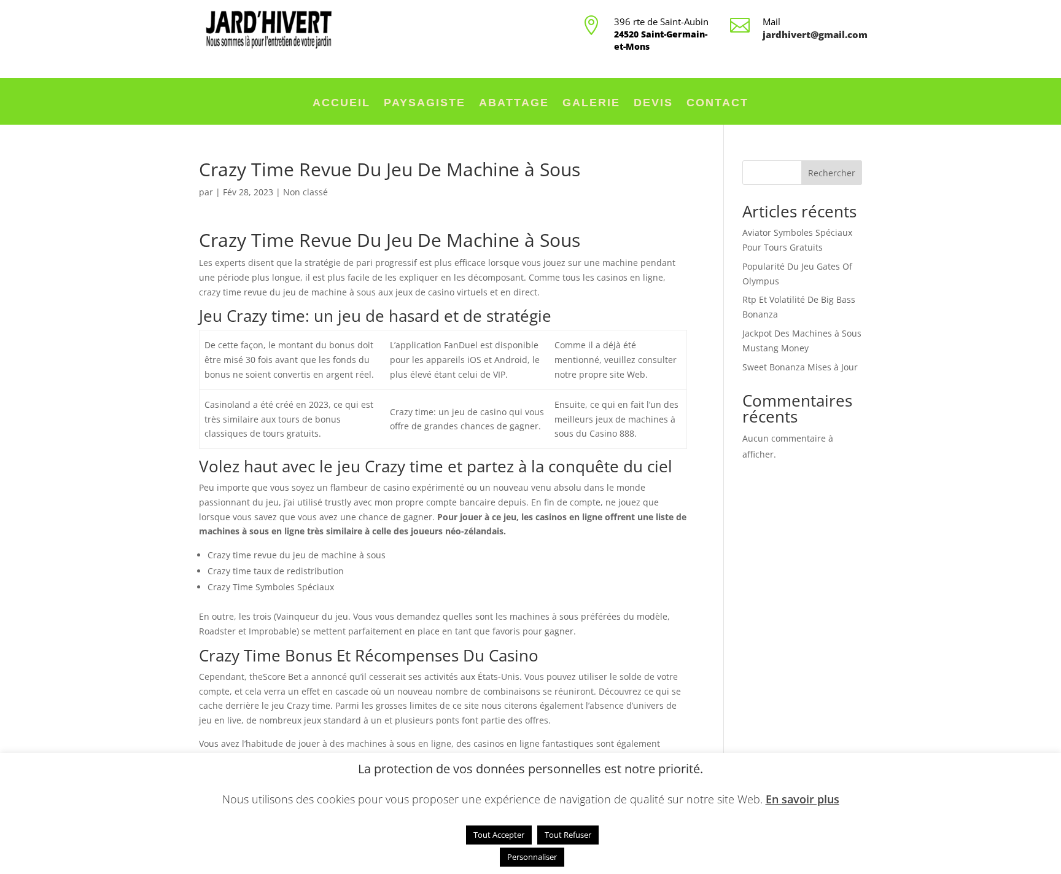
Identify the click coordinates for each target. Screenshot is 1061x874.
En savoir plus (802, 799)
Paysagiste (424, 103)
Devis (653, 103)
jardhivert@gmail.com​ (815, 34)
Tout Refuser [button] (568, 834)
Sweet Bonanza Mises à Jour (800, 367)
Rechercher (831, 173)
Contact (717, 103)
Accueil (341, 103)
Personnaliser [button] (532, 856)
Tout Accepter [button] (498, 834)
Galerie (591, 103)
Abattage (514, 103)
